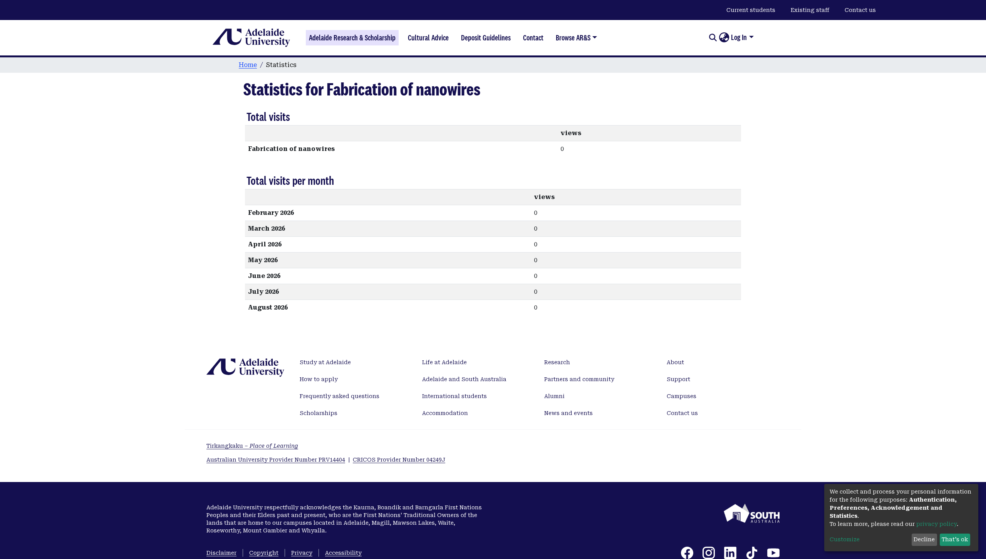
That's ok (955, 539)
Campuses (681, 396)
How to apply (319, 379)
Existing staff (810, 10)
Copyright (263, 553)
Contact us (860, 10)
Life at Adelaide (444, 362)
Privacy (301, 553)
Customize (845, 539)
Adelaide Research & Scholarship (352, 37)
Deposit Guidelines (486, 37)
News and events (568, 413)
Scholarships (318, 413)
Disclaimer (221, 553)
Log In (739, 37)
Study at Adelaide (325, 362)
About (675, 362)
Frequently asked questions (339, 396)
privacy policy (936, 524)
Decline (924, 539)
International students (454, 396)
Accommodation (445, 413)
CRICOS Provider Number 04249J (399, 460)
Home (248, 65)
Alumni (554, 396)
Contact (533, 37)
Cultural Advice (428, 37)
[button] (724, 37)
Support (678, 379)
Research (557, 362)
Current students (750, 10)
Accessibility (343, 553)
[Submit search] (713, 37)
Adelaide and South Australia (464, 379)
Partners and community (579, 379)
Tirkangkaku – (252, 446)
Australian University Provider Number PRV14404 (275, 460)
